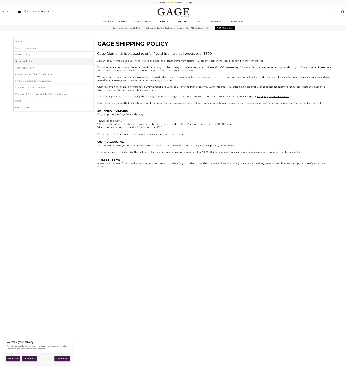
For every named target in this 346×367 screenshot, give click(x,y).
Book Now (237, 21)
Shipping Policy (23, 61)
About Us (20, 41)
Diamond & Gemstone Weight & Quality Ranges (41, 94)
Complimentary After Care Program (34, 74)
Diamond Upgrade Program (30, 87)
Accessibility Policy (25, 67)
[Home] (173, 12)
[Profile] (338, 11)
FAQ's (18, 101)
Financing (216, 21)
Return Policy (22, 54)
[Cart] (342, 11)
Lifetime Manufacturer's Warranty (33, 81)
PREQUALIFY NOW (225, 28)
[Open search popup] (333, 11)
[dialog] (37, 350)
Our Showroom (23, 107)
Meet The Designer (25, 48)
